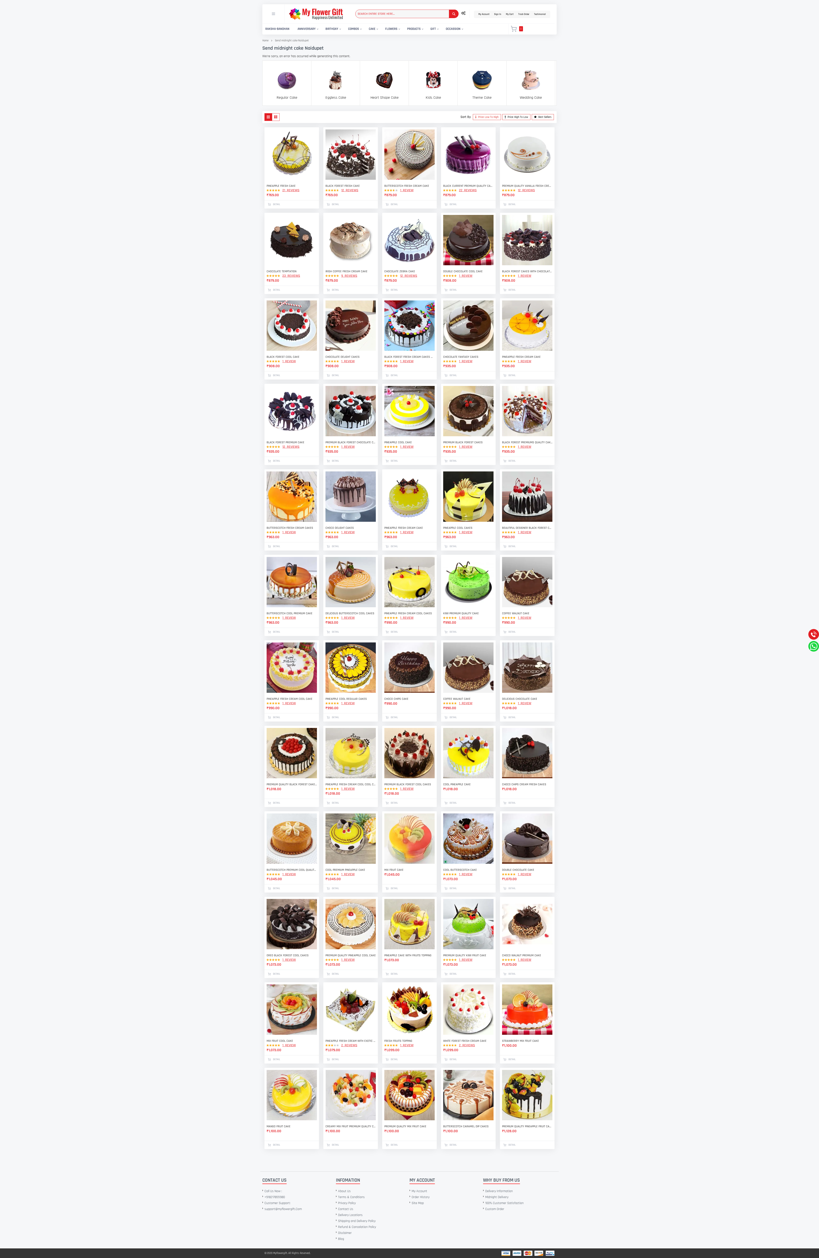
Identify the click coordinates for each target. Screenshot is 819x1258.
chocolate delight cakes (342, 357)
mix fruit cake (394, 870)
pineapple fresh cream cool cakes (408, 613)
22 (468, 190)
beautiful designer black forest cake (527, 528)
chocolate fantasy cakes (460, 357)
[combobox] (407, 14)
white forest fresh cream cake (464, 1041)
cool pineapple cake (457, 784)
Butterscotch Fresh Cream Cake (406, 186)
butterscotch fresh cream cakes (290, 528)
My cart (510, 14)
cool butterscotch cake (460, 870)
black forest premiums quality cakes (527, 442)
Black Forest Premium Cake (285, 442)
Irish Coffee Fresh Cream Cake (346, 271)
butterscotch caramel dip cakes (466, 1126)
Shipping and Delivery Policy (357, 1221)
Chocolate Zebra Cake (399, 271)
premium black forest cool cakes (407, 784)
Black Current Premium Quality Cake (468, 186)
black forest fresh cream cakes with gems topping (409, 357)
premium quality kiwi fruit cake (464, 955)
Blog (341, 1239)
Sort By (465, 117)
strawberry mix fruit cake (520, 1041)
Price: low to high (488, 117)
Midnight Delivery (496, 1197)
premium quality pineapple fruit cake (527, 1126)
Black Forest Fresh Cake (342, 186)
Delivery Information (499, 1191)
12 (349, 190)
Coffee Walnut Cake (515, 613)
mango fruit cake (278, 1126)
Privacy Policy (347, 1203)
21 (290, 190)
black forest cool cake (283, 357)
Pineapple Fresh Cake (281, 186)
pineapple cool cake (398, 442)
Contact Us (345, 1209)
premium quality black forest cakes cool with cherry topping (292, 784)
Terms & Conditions (351, 1197)
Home (265, 40)
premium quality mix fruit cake (405, 1126)
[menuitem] (277, 29)
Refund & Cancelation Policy (357, 1227)
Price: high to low (517, 117)
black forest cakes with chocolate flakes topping (527, 271)
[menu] (382, 29)
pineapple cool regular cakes (346, 699)
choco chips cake (396, 699)
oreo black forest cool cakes (288, 955)
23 (291, 276)
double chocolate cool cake (463, 271)
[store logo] (316, 14)
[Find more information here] (40, 1197)
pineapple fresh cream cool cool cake (350, 784)
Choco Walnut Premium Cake (521, 955)
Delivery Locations (350, 1215)
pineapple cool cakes (457, 528)
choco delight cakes (339, 528)
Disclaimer (345, 1233)
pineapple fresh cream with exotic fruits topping (350, 1041)
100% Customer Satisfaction (504, 1203)
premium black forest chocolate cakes (350, 442)
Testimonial (540, 14)
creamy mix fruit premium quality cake (350, 1126)
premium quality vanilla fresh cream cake (527, 186)
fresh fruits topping (398, 1041)
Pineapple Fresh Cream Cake (403, 528)
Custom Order (494, 1209)
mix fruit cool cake (280, 1041)
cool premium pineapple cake (345, 870)
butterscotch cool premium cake (289, 613)
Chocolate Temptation (281, 271)
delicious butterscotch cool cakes (349, 613)
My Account (483, 14)
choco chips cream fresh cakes (524, 784)
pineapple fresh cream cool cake (289, 699)
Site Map (418, 1203)
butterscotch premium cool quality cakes (292, 870)
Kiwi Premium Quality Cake (461, 613)
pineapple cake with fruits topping (407, 955)
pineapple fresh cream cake (521, 357)
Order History (421, 1197)
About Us (344, 1191)
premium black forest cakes (463, 442)
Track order (523, 14)
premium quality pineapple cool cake (350, 955)
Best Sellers (545, 117)
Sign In (497, 14)
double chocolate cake (518, 870)
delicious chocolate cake (519, 699)
